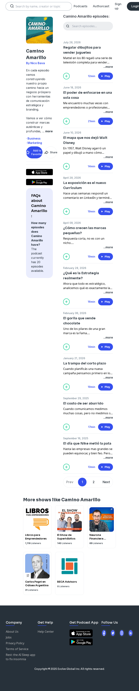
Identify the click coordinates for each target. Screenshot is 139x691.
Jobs (9, 637)
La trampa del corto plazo (84, 363)
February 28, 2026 (74, 267)
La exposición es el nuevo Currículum (84, 185)
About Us (12, 632)
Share (53, 152)
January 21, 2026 (74, 358)
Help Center (46, 632)
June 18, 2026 (72, 87)
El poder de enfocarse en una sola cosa (87, 95)
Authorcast (101, 6)
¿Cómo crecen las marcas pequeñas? (84, 230)
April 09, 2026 (72, 222)
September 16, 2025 (75, 438)
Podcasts (80, 6)
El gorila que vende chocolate (79, 320)
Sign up (118, 6)
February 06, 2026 (74, 313)
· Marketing (34, 143)
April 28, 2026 (72, 177)
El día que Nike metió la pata (87, 443)
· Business (33, 138)
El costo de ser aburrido (83, 403)
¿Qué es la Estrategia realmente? (81, 275)
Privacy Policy (15, 643)
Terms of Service (17, 649)
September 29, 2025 (76, 398)
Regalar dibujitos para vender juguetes (82, 50)
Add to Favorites (37, 152)
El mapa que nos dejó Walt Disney (85, 140)
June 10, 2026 (72, 132)
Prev (69, 482)
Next (106, 482)
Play (107, 76)
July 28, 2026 (72, 42)
